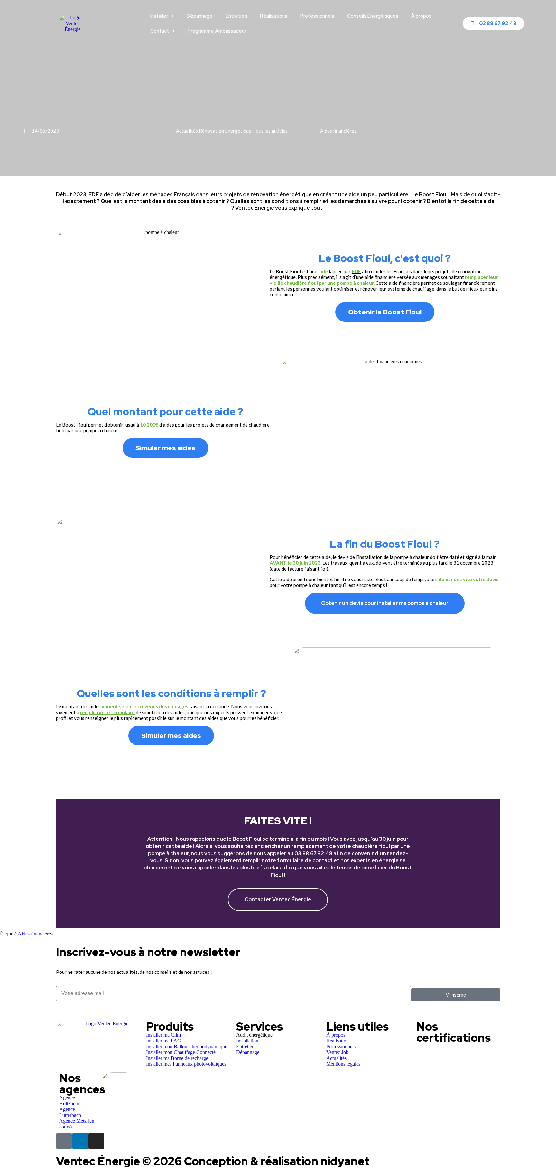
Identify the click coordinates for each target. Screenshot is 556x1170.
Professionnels (317, 16)
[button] (62, 863)
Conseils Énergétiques (372, 16)
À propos (421, 16)
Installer (159, 16)
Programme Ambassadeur (217, 31)
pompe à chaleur (355, 283)
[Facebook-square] (64, 1141)
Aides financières (35, 933)
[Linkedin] (80, 1141)
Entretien (236, 16)
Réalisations (273, 16)
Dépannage (200, 16)
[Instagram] (96, 1141)
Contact (159, 31)
